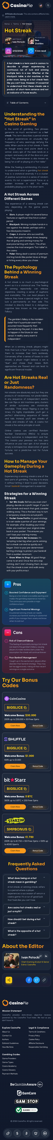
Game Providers (9, 1058)
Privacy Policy (34, 1035)
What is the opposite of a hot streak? (24, 932)
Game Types (7, 1062)
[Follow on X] (40, 956)
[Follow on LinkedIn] (46, 956)
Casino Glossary (8, 1070)
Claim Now (15, 726)
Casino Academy (9, 1066)
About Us (6, 1032)
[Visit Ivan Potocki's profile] (11, 960)
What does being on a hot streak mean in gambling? (22, 880)
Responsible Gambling (38, 1047)
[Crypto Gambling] (26, 1133)
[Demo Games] (36, 1133)
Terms (16, 24)
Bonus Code (38, 726)
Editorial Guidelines (10, 1043)
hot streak (37, 79)
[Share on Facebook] (29, 980)
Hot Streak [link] (27, 24)
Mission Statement (12, 1011)
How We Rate (7, 1047)
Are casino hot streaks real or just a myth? (24, 909)
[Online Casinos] (8, 1133)
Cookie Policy (34, 1039)
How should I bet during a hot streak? (24, 921)
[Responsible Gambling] (45, 1133)
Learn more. (10, 17)
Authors (5, 1039)
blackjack (12, 76)
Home (7, 24)
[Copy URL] (44, 980)
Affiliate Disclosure (36, 1043)
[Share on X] (36, 980)
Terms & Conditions (37, 1032)
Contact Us (7, 1035)
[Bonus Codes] (17, 1133)
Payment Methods (10, 1074)
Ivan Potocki (30, 957)
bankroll (15, 486)
